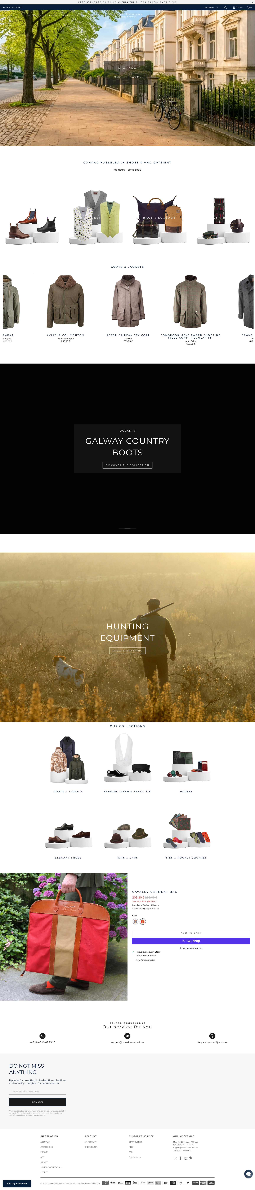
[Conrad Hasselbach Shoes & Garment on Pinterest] (191, 1158)
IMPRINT (44, 1162)
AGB (42, 1157)
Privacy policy (53, 1113)
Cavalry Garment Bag (155, 891)
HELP (131, 1147)
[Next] (247, 308)
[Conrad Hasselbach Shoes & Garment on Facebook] (180, 1158)
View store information (145, 960)
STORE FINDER (46, 1147)
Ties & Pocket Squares (186, 828)
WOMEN (138, 77)
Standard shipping (141, 908)
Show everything (127, 650)
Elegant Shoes (68, 828)
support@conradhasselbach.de (185, 1147)
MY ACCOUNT (90, 1142)
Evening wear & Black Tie (127, 762)
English (209, 7)
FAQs (131, 1152)
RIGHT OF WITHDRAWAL (51, 1167)
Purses (186, 762)
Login (239, 7)
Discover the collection (139, 462)
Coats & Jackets (68, 762)
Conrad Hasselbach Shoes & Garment (62, 1183)
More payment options (191, 948)
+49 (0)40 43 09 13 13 (11, 7)
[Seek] (225, 7)
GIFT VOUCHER (135, 1142)
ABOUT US (44, 1142)
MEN (117, 77)
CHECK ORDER (91, 1147)
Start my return (135, 1157)
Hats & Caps (127, 828)
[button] (39, 15)
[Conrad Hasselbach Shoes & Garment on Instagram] (185, 1158)
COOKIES (44, 1172)
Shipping (155, 905)
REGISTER (38, 1102)
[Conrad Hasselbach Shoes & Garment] (129, 15)
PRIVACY (44, 1152)
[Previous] (9, 308)
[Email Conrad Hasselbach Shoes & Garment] (175, 1158)
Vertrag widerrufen (17, 1183)
